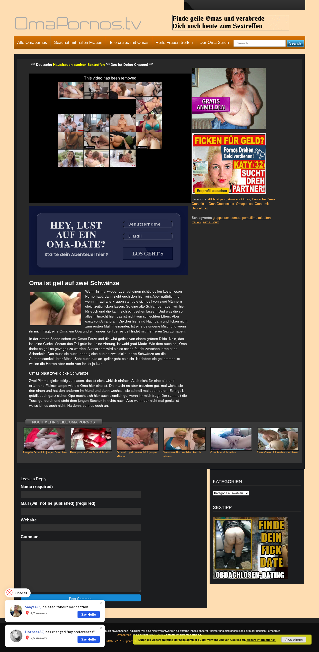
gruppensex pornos (226, 218)
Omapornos (244, 204)
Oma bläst (199, 204)
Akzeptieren (294, 639)
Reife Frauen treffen (174, 42)
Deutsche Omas (263, 199)
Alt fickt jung (217, 199)
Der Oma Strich (214, 42)
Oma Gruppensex (221, 204)
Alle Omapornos (32, 42)
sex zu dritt (211, 222)
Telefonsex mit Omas (129, 42)
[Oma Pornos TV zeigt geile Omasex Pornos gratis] (78, 25)
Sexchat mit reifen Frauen (78, 42)
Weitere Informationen (261, 640)
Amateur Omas (239, 199)
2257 (118, 641)
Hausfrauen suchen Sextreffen (79, 65)
